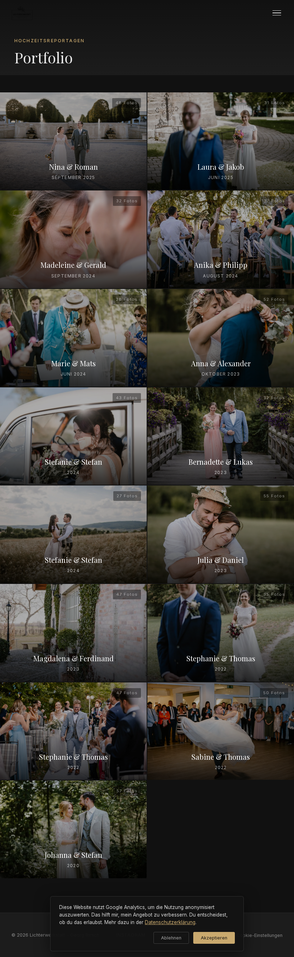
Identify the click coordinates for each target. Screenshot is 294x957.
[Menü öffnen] (277, 13)
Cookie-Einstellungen (260, 935)
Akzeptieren (214, 938)
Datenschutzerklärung (170, 922)
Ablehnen (171, 938)
